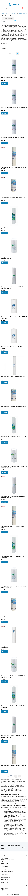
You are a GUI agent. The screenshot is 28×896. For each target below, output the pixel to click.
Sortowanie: (3, 45)
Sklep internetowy (12, 894)
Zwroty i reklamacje (5, 858)
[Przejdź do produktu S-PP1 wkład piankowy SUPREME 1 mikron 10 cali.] (14, 66)
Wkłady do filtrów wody (22, 13)
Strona (10, 53)
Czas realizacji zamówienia (6, 877)
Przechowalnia (4, 869)
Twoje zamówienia (5, 866)
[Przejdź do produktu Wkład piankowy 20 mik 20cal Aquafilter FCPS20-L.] (14, 365)
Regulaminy (3, 861)
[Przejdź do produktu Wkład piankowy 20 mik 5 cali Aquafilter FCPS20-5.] (14, 395)
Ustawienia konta (4, 867)
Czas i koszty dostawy (6, 875)
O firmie (2, 890)
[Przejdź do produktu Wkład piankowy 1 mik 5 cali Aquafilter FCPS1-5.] (14, 186)
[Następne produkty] (15, 776)
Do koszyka (4, 83)
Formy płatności (4, 874)
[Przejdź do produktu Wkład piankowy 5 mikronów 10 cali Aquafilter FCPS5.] (14, 515)
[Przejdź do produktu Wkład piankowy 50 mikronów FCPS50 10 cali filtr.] (14, 754)
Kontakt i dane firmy (5, 888)
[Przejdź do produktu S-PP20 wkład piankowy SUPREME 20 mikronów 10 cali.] (14, 96)
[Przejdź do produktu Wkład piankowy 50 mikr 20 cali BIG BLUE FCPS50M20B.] (14, 635)
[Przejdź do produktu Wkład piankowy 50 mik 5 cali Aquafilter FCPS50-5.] (14, 605)
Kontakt (2, 889)
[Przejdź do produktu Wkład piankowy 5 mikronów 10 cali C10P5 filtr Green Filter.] (14, 545)
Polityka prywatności (5, 882)
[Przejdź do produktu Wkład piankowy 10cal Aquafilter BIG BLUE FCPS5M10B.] (14, 335)
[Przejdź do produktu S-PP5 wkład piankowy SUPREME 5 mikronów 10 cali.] (14, 126)
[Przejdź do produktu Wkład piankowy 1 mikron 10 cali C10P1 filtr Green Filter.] (14, 216)
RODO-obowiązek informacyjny (7, 859)
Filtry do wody (14, 13)
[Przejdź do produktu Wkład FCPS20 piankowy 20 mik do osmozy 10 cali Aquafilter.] (14, 156)
